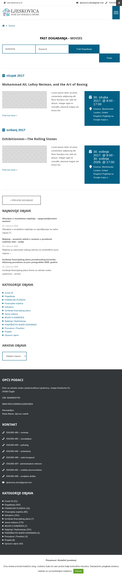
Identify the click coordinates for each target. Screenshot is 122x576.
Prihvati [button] (78, 571)
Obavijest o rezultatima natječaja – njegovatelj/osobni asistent (29, 219)
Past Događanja (53, 38)
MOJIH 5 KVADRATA (14, 317)
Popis (109, 58)
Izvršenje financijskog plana (17, 310)
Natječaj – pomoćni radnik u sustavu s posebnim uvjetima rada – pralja (27, 240)
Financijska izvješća (14, 303)
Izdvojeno (9, 307)
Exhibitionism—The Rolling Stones (29, 139)
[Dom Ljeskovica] (20, 12)
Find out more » (9, 115)
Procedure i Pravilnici (14, 328)
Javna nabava (11, 314)
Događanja (10, 296)
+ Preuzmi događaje (21, 200)
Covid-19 (9, 293)
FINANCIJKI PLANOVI (15, 300)
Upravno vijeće (12, 335)
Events (12, 26)
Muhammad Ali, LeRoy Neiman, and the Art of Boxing (44, 84)
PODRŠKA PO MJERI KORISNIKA (21, 324)
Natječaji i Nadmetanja (15, 321)
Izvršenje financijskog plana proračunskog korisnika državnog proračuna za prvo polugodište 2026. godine (29, 260)
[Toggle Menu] (116, 12)
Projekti (8, 331)
